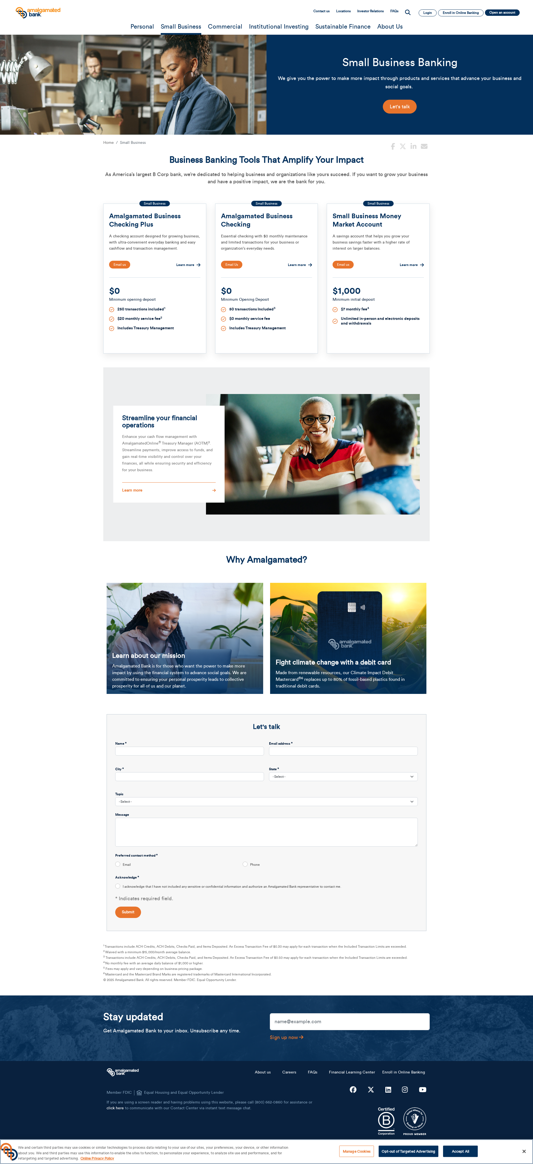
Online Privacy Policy (97, 1158)
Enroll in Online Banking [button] (461, 12)
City (118, 769)
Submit (128, 912)
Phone (255, 864)
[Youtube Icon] (422, 1090)
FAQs (394, 11)
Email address (279, 743)
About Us (390, 27)
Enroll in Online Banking (403, 1072)
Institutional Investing (279, 27)
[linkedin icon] (413, 145)
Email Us (231, 264)
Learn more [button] (132, 490)
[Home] (37, 10)
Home (108, 143)
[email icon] (424, 145)
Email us (120, 264)
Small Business (181, 27)
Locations (343, 11)
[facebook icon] (393, 145)
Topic (119, 794)
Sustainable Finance (343, 27)
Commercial (225, 27)
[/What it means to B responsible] (386, 1121)
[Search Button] (408, 12)
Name (119, 743)
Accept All (460, 1151)
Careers (289, 1072)
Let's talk (400, 106)
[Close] (524, 1151)
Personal (142, 27)
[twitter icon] (402, 145)
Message (122, 814)
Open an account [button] (502, 12)
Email (127, 864)
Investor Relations (370, 11)
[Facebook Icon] (353, 1090)
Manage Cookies (357, 1151)
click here (115, 1108)
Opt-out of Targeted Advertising (408, 1151)
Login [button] (427, 12)
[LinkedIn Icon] (388, 1090)
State (273, 769)
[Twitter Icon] (371, 1090)
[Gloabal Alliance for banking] (414, 1121)
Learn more (185, 265)
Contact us (321, 11)
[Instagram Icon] (405, 1090)
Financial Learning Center (352, 1072)
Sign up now (284, 1037)
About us (263, 1072)
